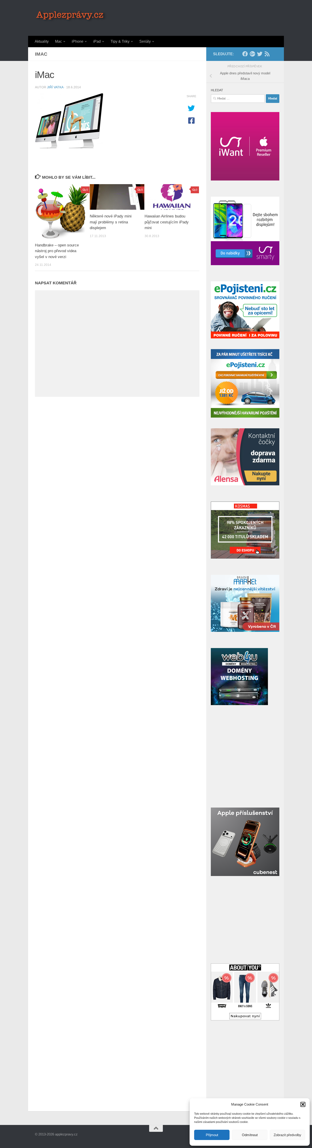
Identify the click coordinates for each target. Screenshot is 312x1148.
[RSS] (267, 54)
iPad (97, 41)
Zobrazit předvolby (287, 1135)
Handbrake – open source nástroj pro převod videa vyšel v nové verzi (57, 251)
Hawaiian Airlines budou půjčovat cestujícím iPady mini (167, 222)
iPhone (77, 41)
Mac (58, 41)
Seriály (145, 41)
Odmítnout (250, 1135)
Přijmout (212, 1135)
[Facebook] (245, 54)
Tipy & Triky (120, 41)
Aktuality (42, 41)
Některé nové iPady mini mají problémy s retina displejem (111, 222)
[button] (303, 1104)
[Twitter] (259, 54)
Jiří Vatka (55, 87)
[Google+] (252, 54)
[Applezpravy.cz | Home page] (71, 16)
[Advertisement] (194, 17)
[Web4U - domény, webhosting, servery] (239, 704)
